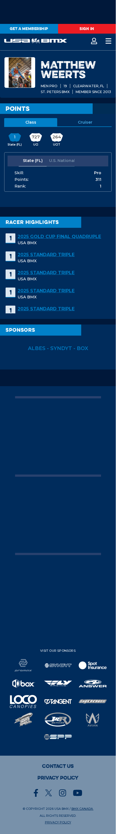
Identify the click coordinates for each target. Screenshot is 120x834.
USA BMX (61, 809)
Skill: (19, 173)
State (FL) (33, 160)
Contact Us (58, 766)
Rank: (20, 186)
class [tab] (30, 122)
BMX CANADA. (82, 809)
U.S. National (62, 160)
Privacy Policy (57, 778)
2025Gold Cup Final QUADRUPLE (59, 236)
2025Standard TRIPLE (46, 254)
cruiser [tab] (85, 122)
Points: (22, 179)
